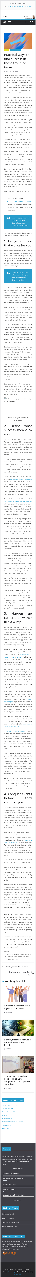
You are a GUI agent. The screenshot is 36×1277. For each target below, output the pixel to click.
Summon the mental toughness (19, 201)
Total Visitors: (7, 1227)
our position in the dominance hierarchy (18, 501)
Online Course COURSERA (10, 1105)
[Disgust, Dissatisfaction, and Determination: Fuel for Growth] (18, 1021)
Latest (6, 50)
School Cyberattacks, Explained (16, 967)
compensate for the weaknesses (21, 479)
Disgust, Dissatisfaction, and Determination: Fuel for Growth (17, 1042)
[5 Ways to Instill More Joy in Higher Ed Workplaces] (18, 987)
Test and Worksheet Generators (12, 1122)
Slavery (19, 657)
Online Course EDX (8, 1108)
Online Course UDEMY (9, 1112)
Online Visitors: (7, 1214)
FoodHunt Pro (6, 1125)
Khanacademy (7, 1118)
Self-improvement (16, 50)
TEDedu (4, 1115)
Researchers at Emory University (15, 731)
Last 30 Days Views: (9, 1222)
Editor (16, 71)
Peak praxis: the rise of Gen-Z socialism (20, 973)
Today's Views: (7, 1218)
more (17, 1249)
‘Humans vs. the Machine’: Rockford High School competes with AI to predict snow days (17, 1080)
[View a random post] (31, 22)
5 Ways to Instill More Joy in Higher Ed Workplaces (17, 1007)
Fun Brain (5, 1128)
